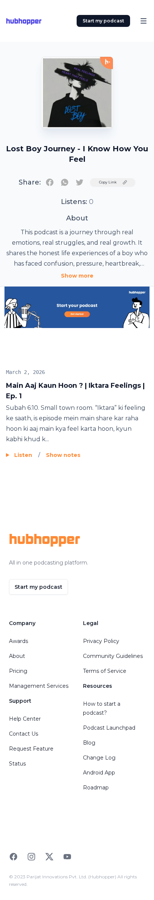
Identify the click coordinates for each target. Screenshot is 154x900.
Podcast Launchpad (109, 727)
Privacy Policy (101, 641)
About (17, 656)
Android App (99, 772)
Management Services (38, 686)
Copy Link (108, 182)
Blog (89, 742)
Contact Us (23, 733)
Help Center (25, 718)
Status (17, 763)
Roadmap (96, 787)
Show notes (63, 455)
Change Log (99, 757)
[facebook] (49, 182)
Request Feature (31, 748)
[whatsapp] (64, 182)
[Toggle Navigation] (144, 21)
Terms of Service (104, 671)
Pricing (18, 671)
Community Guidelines (113, 656)
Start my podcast (103, 21)
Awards (18, 641)
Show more (77, 275)
